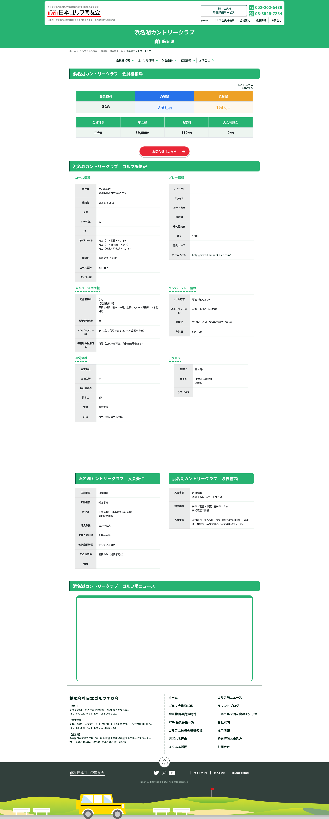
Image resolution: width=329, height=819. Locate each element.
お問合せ (276, 20)
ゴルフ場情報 (146, 60)
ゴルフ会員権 (224, 10)
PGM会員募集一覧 (181, 722)
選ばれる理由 (178, 738)
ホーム (204, 20)
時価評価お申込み (229, 738)
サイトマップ (200, 772)
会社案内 (245, 20)
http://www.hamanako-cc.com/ (211, 255)
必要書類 (185, 60)
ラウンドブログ (228, 705)
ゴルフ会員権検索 (224, 20)
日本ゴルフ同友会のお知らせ (237, 714)
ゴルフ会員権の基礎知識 (186, 730)
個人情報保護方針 (240, 772)
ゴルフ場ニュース (229, 697)
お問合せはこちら (164, 151)
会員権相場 (123, 60)
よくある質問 (178, 746)
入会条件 (167, 60)
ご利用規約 (219, 772)
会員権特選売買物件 (182, 714)
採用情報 (261, 20)
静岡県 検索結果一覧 (112, 51)
